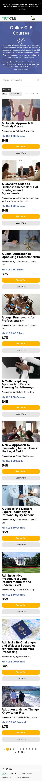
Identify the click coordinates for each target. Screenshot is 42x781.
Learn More (21, 9)
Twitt (6, 768)
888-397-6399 (27, 773)
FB (3, 768)
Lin (10, 768)
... (15, 752)
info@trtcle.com (10, 773)
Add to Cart (21, 146)
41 (18, 752)
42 (22, 752)
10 (36, 749)
